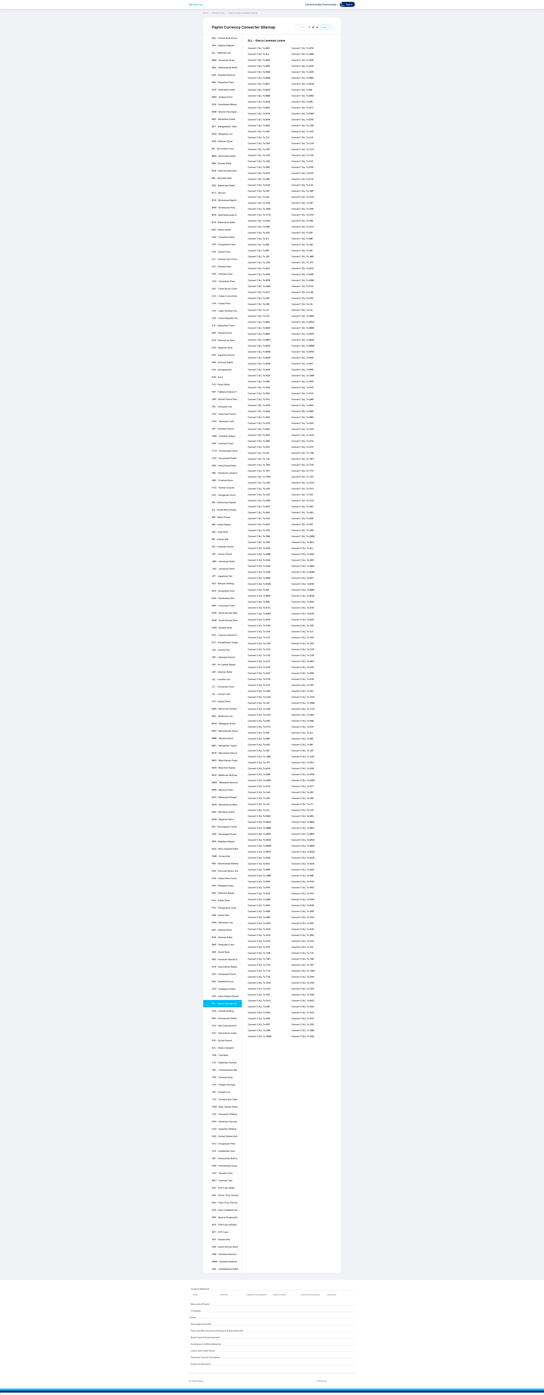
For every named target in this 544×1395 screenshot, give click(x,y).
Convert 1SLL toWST (259, 506)
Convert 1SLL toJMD (302, 256)
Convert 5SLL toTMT (259, 959)
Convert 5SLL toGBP (259, 691)
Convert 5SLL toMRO (302, 834)
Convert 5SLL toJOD (302, 756)
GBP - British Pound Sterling (226, 399)
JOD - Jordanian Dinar (223, 568)
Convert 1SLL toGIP (302, 203)
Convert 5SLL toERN (302, 673)
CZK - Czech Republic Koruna (227, 318)
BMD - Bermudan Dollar (224, 156)
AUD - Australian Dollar (223, 89)
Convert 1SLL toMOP (302, 334)
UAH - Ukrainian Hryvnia (224, 1121)
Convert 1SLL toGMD (259, 209)
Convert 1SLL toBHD (259, 89)
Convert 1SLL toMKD (259, 328)
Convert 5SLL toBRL (259, 601)
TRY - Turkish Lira (221, 1092)
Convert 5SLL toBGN (259, 584)
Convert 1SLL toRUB (259, 411)
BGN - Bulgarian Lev (222, 134)
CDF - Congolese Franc (224, 244)
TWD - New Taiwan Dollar (225, 1106)
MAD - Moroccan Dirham (224, 708)
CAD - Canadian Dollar (223, 237)
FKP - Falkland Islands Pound (227, 391)
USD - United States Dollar (225, 1136)
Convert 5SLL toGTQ (303, 709)
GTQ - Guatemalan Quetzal (226, 450)
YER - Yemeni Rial (221, 1239)
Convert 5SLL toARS (302, 560)
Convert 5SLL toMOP (259, 834)
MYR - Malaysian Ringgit (224, 797)
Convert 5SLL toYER (302, 1024)
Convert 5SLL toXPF (259, 1024)
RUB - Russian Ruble (222, 937)
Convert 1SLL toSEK (259, 429)
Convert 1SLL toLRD (258, 304)
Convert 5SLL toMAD (259, 816)
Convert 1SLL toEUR (259, 185)
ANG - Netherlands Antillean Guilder (227, 67)
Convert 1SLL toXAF (302, 506)
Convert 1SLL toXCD (259, 518)
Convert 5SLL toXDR (259, 1018)
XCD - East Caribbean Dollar (226, 1210)
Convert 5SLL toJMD (259, 756)
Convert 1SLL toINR (258, 244)
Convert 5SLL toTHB (259, 953)
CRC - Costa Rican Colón (224, 288)
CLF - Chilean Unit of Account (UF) (227, 259)
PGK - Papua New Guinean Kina (227, 878)
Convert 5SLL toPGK (302, 881)
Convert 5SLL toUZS (302, 988)
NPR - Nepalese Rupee (223, 841)
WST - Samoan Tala (222, 1180)
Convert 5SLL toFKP (302, 685)
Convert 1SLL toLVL (302, 310)
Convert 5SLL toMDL (302, 816)
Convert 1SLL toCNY (259, 143)
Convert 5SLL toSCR (302, 917)
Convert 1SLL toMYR (302, 351)
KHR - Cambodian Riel (223, 598)
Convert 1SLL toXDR (302, 518)
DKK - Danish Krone (222, 333)
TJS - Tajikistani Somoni (224, 1062)
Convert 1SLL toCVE (302, 155)
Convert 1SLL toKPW (259, 280)
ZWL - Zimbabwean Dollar (225, 1269)
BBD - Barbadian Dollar (223, 119)
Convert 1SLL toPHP (302, 387)
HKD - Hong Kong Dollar (224, 465)
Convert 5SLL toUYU (259, 988)
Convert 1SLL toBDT (259, 83)
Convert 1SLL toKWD (259, 286)
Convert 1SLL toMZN (259, 357)
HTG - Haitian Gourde (223, 487)
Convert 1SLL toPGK (259, 387)
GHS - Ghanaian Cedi (223, 421)
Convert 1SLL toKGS (302, 268)
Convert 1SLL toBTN (259, 113)
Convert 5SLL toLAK (259, 792)
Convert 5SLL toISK (258, 750)
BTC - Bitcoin (219, 192)
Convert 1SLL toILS (258, 238)
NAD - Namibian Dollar (223, 812)
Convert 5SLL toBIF (258, 590)
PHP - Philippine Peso (222, 885)
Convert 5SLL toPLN (259, 893)
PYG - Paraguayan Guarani (225, 907)
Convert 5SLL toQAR (259, 899)
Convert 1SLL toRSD (302, 405)
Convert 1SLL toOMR (302, 375)
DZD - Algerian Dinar (222, 347)
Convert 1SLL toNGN (259, 363)
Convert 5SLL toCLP (259, 637)
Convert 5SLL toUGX (259, 982)
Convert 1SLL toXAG (259, 512)
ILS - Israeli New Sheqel (224, 509)
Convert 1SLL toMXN (259, 351)
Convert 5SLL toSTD (259, 941)
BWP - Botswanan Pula (223, 207)
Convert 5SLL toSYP (259, 947)
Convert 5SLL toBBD (259, 578)
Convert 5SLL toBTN (302, 607)
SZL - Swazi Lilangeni (223, 1047)
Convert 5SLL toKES (302, 762)
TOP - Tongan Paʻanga (223, 1084)
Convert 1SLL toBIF (302, 89)
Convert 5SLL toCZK (302, 655)
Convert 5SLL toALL (302, 548)
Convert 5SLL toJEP (302, 750)
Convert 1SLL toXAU (302, 512)
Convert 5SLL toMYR (259, 851)
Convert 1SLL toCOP (302, 143)
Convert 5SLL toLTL (302, 804)
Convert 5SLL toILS (302, 732)
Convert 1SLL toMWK (303, 345)
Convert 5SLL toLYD (302, 810)
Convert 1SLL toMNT (259, 334)
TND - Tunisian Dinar (222, 1077)
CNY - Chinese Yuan (222, 274)
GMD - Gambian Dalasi (223, 436)
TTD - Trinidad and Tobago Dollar (227, 1099)
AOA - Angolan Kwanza (223, 75)
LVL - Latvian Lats (221, 694)
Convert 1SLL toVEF (302, 494)
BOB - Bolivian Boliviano (224, 170)
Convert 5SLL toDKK (302, 661)
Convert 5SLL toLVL (259, 810)
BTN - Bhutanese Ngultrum (226, 200)
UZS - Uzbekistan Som (223, 1151)
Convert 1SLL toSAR (259, 417)
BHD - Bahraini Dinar (222, 141)
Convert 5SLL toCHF (259, 631)
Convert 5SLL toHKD (302, 715)
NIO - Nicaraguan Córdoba (225, 826)
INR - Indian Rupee (221, 524)
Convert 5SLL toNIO (259, 863)
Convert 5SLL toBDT (302, 578)
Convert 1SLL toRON (259, 405)
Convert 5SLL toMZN (302, 851)
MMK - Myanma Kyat (222, 738)
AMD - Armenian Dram (223, 60)
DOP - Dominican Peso (223, 340)
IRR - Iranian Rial (220, 539)
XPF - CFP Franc (220, 1232)
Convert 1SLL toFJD (302, 185)
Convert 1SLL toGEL (259, 197)
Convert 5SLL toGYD (259, 715)
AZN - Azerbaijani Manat (224, 104)
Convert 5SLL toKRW (259, 780)
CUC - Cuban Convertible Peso (227, 296)
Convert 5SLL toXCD (302, 1012)
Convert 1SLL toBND (302, 95)
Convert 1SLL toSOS (302, 435)
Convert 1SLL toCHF (302, 131)
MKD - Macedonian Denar (225, 731)
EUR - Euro (217, 377)
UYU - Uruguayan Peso (223, 1143)
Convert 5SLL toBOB (302, 595)
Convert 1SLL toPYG (259, 399)
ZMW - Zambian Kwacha (224, 1261)
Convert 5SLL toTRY (302, 965)
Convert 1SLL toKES (259, 268)
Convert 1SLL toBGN (302, 83)
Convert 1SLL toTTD (302, 470)
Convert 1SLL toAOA (302, 60)
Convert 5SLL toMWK (259, 845)
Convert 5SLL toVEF (259, 994)
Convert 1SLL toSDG (302, 423)
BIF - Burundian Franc (223, 148)
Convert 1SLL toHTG (302, 226)
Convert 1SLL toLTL (258, 310)
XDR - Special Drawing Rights (227, 1217)
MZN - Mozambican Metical (226, 804)
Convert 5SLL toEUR (302, 679)
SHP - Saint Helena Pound (225, 996)
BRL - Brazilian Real (222, 178)
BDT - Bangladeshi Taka (224, 126)
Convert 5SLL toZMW (259, 1036)
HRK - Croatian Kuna (222, 480)
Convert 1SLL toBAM (259, 78)
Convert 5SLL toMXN (302, 845)
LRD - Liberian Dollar (222, 672)
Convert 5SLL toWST (303, 1000)
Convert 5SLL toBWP (259, 613)
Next (324, 27)
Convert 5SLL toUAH (302, 976)
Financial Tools (218, 13)
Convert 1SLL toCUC (302, 149)
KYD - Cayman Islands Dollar (226, 635)
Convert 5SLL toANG (302, 554)
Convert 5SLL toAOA (259, 560)
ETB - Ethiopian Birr (222, 369)
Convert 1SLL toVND (259, 500)
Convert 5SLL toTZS (259, 976)
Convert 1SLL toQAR (302, 399)
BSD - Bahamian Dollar (223, 185)
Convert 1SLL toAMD (302, 54)
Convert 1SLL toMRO (259, 339)
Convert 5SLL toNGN (302, 857)
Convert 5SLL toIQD (259, 744)
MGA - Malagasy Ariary (224, 723)
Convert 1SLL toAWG (259, 72)
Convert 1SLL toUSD (259, 488)
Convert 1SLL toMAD (302, 316)
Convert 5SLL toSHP (302, 929)
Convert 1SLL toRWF (302, 411)
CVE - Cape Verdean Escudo (226, 310)
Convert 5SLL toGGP (259, 697)
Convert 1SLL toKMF (302, 274)
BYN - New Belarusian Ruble (226, 215)
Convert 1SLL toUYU (302, 488)
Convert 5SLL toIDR (258, 732)
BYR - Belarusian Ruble (223, 222)
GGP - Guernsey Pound (224, 414)
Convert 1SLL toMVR (259, 345)
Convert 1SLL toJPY (302, 262)
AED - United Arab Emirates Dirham (227, 38)
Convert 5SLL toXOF (302, 1018)
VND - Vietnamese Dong (224, 1165)
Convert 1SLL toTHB (302, 453)
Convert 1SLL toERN (259, 179)
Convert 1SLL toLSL (302, 304)
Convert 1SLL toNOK (259, 369)
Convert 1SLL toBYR (302, 119)
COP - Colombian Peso (223, 281)
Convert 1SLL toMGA (302, 322)
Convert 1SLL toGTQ (259, 214)
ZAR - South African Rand (225, 1246)
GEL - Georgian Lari (222, 406)
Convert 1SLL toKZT (259, 292)
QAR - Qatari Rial (220, 915)
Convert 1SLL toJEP (258, 256)
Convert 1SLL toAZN (302, 72)
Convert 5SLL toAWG (303, 566)
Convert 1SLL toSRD (259, 441)
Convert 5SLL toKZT (302, 786)
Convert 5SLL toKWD (303, 780)
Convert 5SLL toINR (302, 738)
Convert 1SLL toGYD (302, 214)
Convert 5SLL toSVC (302, 941)
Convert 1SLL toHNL (302, 220)
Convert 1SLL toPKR (259, 393)
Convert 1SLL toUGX (302, 482)
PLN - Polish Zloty (221, 900)
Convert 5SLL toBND (259, 595)
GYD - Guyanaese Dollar (224, 458)
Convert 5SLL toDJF (259, 661)
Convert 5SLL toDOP (259, 667)
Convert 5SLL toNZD (302, 869)
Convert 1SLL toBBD (302, 78)
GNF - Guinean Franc (223, 443)
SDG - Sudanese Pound (224, 974)
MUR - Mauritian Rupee (223, 767)
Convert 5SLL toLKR (259, 798)
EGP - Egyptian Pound (223, 355)
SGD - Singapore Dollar (224, 988)
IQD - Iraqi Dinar (220, 532)
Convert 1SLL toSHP (259, 435)
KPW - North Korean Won (224, 613)
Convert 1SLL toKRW (302, 280)
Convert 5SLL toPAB (302, 875)
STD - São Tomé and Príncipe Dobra (227, 1025)
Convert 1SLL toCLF (259, 137)
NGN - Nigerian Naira (223, 819)
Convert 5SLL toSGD (259, 929)
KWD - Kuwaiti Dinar (222, 627)
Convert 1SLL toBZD (259, 125)
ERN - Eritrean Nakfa (222, 362)
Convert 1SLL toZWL (259, 542)
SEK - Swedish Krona (222, 981)
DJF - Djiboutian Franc (223, 325)
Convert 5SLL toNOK (302, 863)
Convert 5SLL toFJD (259, 685)
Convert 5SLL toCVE (259, 655)
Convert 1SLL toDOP (302, 167)
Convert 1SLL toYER (259, 530)
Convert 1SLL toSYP (302, 447)
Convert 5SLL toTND (302, 959)
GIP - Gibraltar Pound (223, 428)
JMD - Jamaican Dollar (223, 561)
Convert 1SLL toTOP (302, 464)
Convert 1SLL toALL (258, 54)
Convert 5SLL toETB (259, 679)
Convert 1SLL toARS (259, 66)
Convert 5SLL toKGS (259, 768)
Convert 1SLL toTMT (302, 459)
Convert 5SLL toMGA (259, 822)
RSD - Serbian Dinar (222, 930)
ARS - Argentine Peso (223, 82)
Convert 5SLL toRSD (259, 905)
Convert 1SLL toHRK (259, 226)
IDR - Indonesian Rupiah (224, 502)
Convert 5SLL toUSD (302, 982)
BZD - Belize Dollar (221, 229)
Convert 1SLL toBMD (259, 95)
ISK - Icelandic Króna (222, 546)
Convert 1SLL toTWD (259, 476)
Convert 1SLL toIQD (302, 244)
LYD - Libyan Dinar (221, 701)
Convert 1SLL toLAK (302, 292)
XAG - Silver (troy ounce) (225, 1195)
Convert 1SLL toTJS (259, 459)
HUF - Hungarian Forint (224, 495)
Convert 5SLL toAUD (259, 566)
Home (205, 13)
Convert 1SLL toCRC (259, 149)
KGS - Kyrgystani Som (223, 590)
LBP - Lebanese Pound (223, 657)
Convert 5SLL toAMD (259, 554)
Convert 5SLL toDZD (302, 667)
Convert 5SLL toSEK (302, 923)
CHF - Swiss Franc (221, 251)
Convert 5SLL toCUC (259, 649)
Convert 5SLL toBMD (302, 590)
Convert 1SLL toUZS (259, 494)
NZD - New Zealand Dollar (225, 848)
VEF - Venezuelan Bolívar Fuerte (227, 1158)
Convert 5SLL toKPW (302, 774)
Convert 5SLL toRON (302, 899)
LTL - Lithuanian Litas (223, 686)
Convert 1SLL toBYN (259, 119)
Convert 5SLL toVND (302, 994)
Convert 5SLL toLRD (302, 798)
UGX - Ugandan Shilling (224, 1129)
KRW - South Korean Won (225, 620)
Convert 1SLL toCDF (259, 131)
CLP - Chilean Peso (221, 266)
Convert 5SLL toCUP (302, 649)
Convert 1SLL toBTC (302, 107)
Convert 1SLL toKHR (259, 274)
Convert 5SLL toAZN (259, 572)
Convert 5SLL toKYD (259, 786)
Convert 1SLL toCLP (302, 137)
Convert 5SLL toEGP (259, 673)
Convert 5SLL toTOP (259, 965)
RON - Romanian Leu (222, 922)
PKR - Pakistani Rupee (223, 893)
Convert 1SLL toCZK (259, 161)
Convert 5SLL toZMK (302, 1030)
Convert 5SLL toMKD (302, 822)
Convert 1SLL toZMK (259, 536)
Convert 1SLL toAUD (302, 66)
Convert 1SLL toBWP (302, 113)
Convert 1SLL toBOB (259, 101)
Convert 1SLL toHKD (259, 220)
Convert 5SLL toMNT (302, 828)
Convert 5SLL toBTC (259, 607)
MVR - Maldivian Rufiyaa (224, 775)
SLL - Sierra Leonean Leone (226, 1003)
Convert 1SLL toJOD (259, 262)
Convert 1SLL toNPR (302, 369)
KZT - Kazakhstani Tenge (225, 642)
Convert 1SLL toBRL (302, 101)
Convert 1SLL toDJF (302, 161)
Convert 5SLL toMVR (302, 840)
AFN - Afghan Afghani (223, 45)
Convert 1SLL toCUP (259, 155)
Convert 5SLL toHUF (302, 726)
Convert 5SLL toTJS (302, 953)
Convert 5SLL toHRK (302, 720)
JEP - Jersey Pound (222, 554)
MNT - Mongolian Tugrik (224, 745)
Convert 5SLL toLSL (259, 804)
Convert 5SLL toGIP (259, 703)
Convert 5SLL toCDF (302, 625)
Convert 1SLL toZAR (302, 530)
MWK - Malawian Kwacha (225, 782)
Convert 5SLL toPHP (259, 887)
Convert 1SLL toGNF (302, 209)
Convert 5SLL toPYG (302, 893)
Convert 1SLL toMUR (302, 339)
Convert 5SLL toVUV (259, 1000)
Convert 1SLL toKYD (302, 286)
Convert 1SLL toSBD (302, 417)
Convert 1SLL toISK (302, 250)
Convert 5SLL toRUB (302, 905)
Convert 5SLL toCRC (302, 643)
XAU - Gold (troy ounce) (224, 1202)
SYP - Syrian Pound (222, 1040)
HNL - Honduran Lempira (224, 473)
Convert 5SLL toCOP (259, 643)
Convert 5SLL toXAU (259, 1012)
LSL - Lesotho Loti (221, 679)
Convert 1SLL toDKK (259, 167)
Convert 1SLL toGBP (302, 191)
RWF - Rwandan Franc (223, 944)
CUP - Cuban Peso (221, 303)
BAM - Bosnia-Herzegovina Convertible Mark (227, 111)
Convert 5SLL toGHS (302, 697)
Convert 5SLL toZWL (302, 1036)
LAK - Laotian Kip (221, 649)
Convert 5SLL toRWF (259, 911)
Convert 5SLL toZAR (259, 1030)
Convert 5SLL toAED (302, 542)
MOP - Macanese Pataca (224, 753)
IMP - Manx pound (221, 517)
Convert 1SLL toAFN (302, 48)
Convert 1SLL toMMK (302, 328)
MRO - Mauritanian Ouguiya (226, 760)
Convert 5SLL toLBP (302, 792)
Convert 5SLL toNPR (259, 869)
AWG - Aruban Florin (222, 97)
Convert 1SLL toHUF (259, 232)
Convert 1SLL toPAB (259, 381)
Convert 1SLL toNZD (259, 375)
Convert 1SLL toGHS (259, 203)
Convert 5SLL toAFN (259, 548)
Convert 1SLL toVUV (302, 500)
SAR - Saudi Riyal (221, 952)
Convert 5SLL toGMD (303, 703)
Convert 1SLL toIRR (258, 250)
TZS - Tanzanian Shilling (224, 1114)
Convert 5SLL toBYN (302, 613)
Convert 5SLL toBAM (302, 572)
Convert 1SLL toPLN (302, 393)
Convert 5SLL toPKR (302, 887)
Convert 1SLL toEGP (302, 173)
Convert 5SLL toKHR (302, 768)
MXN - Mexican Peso (222, 789)
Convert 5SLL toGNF (259, 709)
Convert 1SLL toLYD (258, 316)
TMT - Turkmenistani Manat (226, 1070)
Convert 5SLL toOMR (259, 875)
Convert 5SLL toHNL (259, 720)
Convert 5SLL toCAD (259, 625)
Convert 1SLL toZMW (303, 536)
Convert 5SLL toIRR (302, 744)
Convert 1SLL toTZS (302, 476)
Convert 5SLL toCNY (302, 637)
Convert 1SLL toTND (259, 464)
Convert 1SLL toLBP (258, 298)
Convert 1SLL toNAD (302, 357)
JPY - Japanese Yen (222, 576)
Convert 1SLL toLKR (302, 298)
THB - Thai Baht (220, 1055)
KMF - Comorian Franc (223, 605)
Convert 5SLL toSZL (302, 947)
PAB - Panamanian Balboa (225, 863)
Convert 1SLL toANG (259, 60)
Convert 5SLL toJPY (259, 762)
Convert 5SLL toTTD (259, 970)
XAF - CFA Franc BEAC (223, 1188)
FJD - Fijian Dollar (221, 384)
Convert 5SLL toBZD (302, 619)
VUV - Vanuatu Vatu (222, 1173)
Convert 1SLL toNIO (302, 363)
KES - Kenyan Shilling (223, 583)
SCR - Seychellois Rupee (224, 966)
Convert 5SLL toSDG (259, 923)
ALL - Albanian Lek (221, 52)
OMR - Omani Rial (221, 856)
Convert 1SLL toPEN (302, 381)
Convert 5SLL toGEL (302, 691)
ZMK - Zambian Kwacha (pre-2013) (227, 1254)
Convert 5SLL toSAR (302, 911)
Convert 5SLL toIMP (259, 738)
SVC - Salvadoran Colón (224, 1033)
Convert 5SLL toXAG (302, 1006)
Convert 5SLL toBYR (259, 619)
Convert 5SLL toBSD (302, 601)
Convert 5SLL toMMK (259, 828)
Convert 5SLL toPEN (259, 881)
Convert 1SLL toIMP (302, 238)
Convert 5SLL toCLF (302, 631)
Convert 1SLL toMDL (259, 322)
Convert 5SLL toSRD (302, 935)
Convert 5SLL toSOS (259, 935)
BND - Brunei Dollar (221, 163)
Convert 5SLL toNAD (259, 857)
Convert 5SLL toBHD (302, 584)
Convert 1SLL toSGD (302, 429)
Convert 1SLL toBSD (259, 107)
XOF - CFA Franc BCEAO (224, 1224)
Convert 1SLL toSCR (259, 423)
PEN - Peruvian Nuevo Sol (225, 871)
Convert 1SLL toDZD (259, 173)
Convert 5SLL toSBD (259, 917)
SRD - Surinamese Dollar (224, 1018)
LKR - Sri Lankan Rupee (223, 664)
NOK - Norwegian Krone (224, 834)
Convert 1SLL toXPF (302, 524)
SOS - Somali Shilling (223, 1011)
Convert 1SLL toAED (259, 48)
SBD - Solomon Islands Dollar (227, 959)
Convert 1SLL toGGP (302, 197)
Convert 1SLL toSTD (302, 441)
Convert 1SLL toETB (302, 179)
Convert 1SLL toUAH (259, 482)
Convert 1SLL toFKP (259, 191)
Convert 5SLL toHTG (259, 726)
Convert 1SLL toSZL (259, 453)
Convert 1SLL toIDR (302, 232)
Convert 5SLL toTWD (303, 970)
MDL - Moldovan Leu (222, 716)
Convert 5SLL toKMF (259, 774)
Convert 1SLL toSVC (259, 447)
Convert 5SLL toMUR (259, 840)
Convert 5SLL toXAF (259, 1006)
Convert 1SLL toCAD (302, 125)
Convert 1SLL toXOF (259, 524)
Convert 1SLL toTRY (259, 470)
